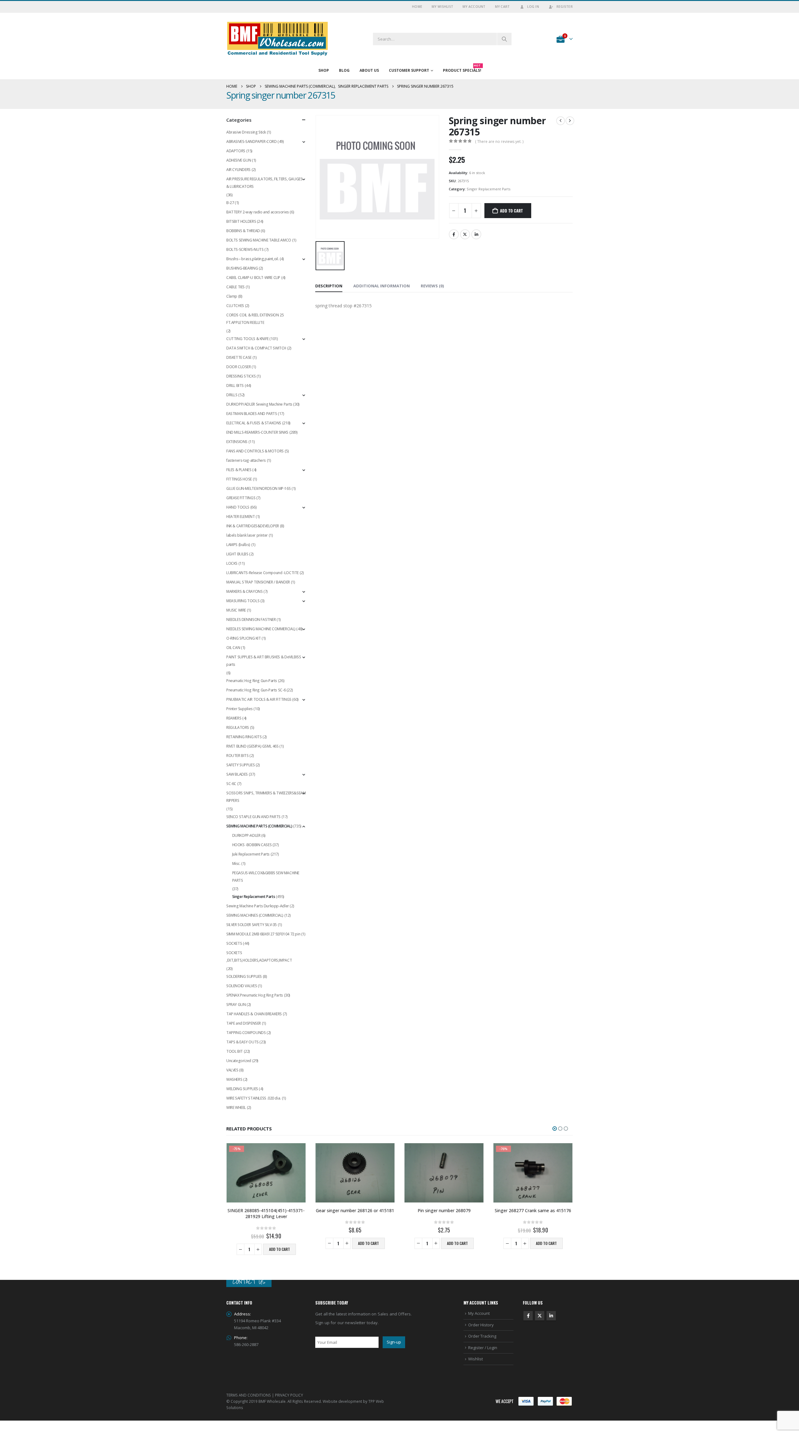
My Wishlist (442, 6)
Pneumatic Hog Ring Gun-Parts (251, 680)
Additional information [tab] (381, 286)
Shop (323, 70)
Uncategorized (238, 1060)
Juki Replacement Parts (251, 854)
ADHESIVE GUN (238, 160)
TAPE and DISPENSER (243, 1023)
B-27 (230, 202)
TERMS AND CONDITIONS (248, 1394)
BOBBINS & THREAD (243, 230)
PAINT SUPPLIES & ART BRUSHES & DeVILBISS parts (263, 660)
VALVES (232, 1070)
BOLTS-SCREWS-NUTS (244, 249)
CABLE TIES (235, 287)
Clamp (231, 296)
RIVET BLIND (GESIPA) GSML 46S (252, 746)
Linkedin (551, 1315)
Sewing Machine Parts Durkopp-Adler (257, 906)
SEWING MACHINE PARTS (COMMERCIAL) (259, 826)
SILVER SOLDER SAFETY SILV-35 (251, 924)
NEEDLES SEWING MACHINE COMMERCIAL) (261, 629)
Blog (344, 70)
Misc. (236, 863)
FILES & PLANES (239, 469)
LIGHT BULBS (237, 554)
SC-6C (231, 783)
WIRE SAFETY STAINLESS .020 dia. (253, 1098)
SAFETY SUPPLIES (240, 765)
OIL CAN (233, 647)
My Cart (502, 6)
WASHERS (234, 1079)
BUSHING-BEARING (242, 268)
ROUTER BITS (237, 755)
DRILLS (232, 395)
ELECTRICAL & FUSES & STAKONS (253, 423)
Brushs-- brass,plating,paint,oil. (252, 258)
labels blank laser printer (247, 535)
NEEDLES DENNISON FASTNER (251, 619)
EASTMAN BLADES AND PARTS (251, 413)
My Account (474, 6)
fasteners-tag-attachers (246, 460)
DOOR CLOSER (238, 366)
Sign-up (394, 1342)
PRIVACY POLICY (289, 1394)
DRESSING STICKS (241, 376)
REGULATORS (237, 727)
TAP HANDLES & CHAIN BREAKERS (254, 1014)
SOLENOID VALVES (241, 985)
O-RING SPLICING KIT (243, 638)
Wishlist (475, 1359)
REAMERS (233, 718)
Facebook (454, 234)
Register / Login (482, 1347)
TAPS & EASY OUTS (242, 1042)
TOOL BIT (234, 1051)
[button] (554, 1128)
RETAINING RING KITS (244, 736)
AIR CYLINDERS (238, 169)
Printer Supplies (239, 708)
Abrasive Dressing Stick (246, 132)
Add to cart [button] (279, 1249)
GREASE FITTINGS (240, 497)
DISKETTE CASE (239, 357)
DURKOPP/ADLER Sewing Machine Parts (259, 404)
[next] (570, 120)
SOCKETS (234, 943)
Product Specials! (462, 69)
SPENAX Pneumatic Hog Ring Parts (254, 995)
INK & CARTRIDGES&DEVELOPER (252, 526)
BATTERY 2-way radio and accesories (257, 212)
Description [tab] (328, 286)
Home (417, 6)
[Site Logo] (277, 38)
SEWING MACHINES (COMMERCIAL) (254, 915)
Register (564, 6)
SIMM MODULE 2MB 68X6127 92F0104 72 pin (263, 934)
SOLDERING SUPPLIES (244, 976)
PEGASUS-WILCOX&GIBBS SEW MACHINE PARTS (266, 876)
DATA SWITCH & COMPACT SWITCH (256, 348)
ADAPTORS (235, 151)
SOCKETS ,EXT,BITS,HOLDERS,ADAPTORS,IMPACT (259, 956)
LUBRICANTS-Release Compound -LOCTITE (262, 572)
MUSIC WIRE (236, 610)
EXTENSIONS (237, 441)
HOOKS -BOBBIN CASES (252, 844)
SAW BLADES (237, 774)
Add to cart (511, 210)
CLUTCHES (235, 305)
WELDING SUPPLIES (242, 1088)
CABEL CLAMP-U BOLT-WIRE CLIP (253, 277)
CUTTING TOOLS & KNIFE (247, 338)
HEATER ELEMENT (240, 516)
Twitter (465, 234)
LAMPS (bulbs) (238, 544)
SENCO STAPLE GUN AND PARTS (253, 816)
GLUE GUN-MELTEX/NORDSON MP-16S (258, 488)
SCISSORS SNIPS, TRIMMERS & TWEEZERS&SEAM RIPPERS (266, 796)
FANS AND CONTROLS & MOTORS (255, 451)
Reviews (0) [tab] (432, 286)
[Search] (504, 39)
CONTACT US (249, 1281)
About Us (369, 70)
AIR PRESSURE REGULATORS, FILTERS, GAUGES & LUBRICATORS (264, 182)
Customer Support (409, 70)
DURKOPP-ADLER (246, 835)
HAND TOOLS (237, 507)
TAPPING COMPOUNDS (246, 1032)
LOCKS (232, 563)
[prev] (560, 120)
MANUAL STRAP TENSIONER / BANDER (258, 582)
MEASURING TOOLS (242, 600)
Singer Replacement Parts (488, 189)
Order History (481, 1324)
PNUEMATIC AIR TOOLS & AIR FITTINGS (259, 699)
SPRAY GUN (236, 1004)
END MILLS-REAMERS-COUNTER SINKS (257, 432)
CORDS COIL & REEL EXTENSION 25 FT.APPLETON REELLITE (255, 318)
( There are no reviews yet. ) (499, 141)
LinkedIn (476, 234)
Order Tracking (482, 1336)
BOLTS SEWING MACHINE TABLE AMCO (258, 240)
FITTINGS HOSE (239, 479)
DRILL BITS (235, 385)
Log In (533, 6)
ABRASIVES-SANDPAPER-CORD (251, 141)
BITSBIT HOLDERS (241, 221)
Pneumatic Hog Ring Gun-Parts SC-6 (256, 690)
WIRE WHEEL (236, 1107)
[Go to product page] (355, 1172)
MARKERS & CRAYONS (244, 591)
